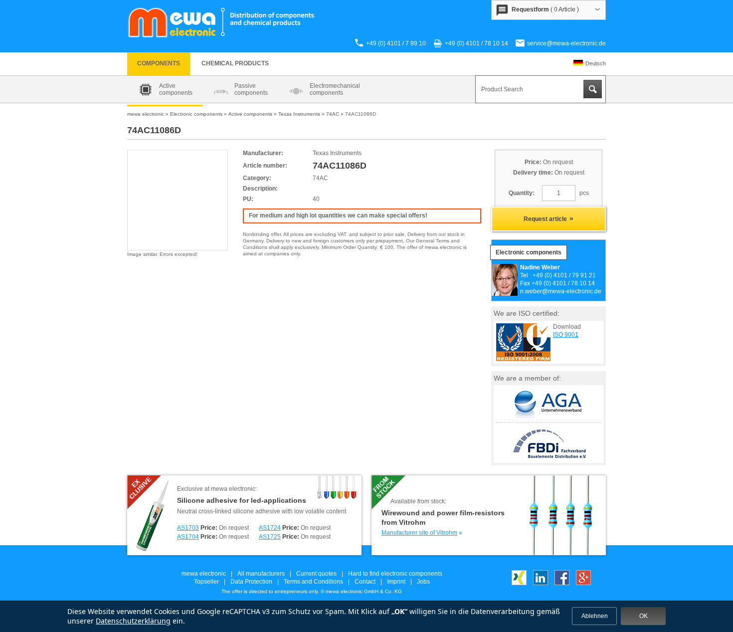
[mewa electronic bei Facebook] (562, 583)
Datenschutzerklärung (133, 621)
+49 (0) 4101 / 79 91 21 (564, 275)
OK (643, 616)
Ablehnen (594, 616)
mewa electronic (204, 573)
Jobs (423, 581)
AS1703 (188, 527)
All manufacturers (261, 573)
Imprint (396, 581)
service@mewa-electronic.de (566, 43)
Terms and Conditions (313, 581)
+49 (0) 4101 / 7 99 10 (396, 43)
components (158, 63)
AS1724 (270, 527)
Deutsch (595, 63)
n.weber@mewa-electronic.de (560, 291)
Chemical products (235, 63)
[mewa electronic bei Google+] (583, 583)
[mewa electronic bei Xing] (519, 583)
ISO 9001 (565, 334)
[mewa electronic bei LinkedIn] (540, 583)
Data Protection (251, 581)
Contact (365, 581)
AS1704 (188, 536)
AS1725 (270, 536)
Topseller (206, 581)
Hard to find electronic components (395, 573)
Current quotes (316, 573)
